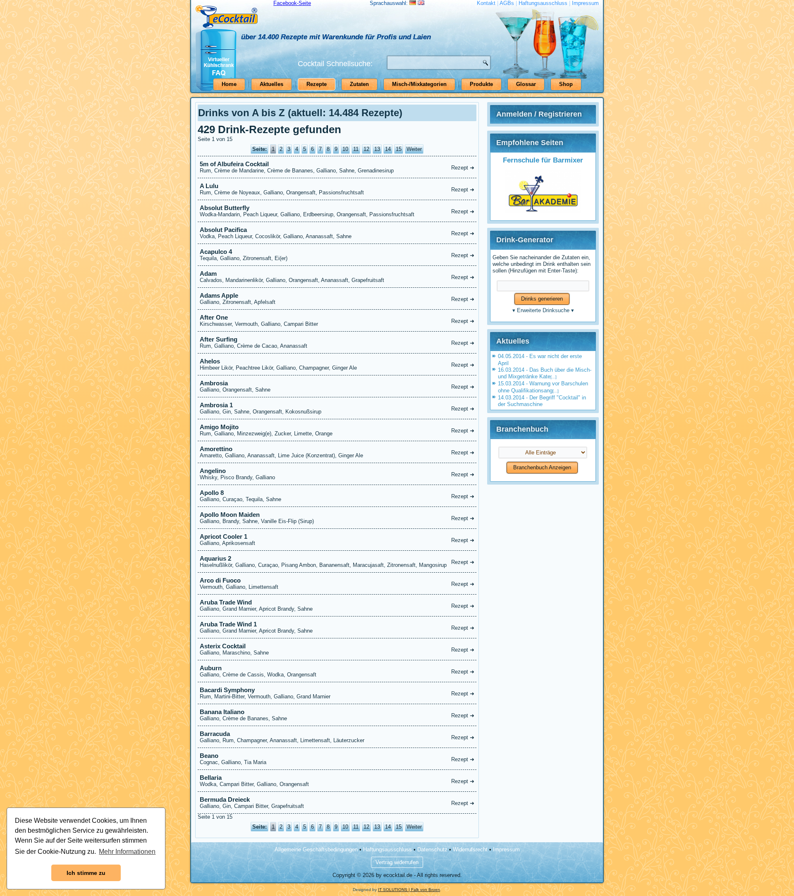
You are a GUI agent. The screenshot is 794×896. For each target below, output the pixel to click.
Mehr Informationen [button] (127, 851)
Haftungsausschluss (543, 3)
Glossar (526, 84)
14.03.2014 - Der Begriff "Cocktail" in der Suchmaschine (542, 400)
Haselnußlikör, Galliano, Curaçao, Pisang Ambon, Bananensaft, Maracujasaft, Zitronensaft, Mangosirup (337, 561)
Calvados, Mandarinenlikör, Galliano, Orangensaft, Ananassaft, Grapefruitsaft (337, 276)
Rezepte (316, 84)
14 (388, 149)
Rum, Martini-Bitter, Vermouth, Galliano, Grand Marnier (337, 693)
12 (366, 149)
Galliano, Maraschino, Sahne (337, 649)
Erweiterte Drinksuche (543, 310)
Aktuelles (271, 84)
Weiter (414, 149)
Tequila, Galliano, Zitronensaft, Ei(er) (337, 254)
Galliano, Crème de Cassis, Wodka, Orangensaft (337, 671)
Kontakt (486, 3)
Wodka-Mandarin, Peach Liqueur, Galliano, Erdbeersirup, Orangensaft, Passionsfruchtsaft (337, 210)
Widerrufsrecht (470, 849)
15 (399, 149)
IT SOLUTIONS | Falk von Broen (409, 889)
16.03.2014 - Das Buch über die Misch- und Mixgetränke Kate (544, 373)
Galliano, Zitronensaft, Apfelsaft (337, 298)
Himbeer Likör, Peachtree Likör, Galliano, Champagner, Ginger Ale (337, 364)
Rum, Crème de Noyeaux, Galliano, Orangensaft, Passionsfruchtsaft (337, 189)
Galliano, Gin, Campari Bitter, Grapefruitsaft (337, 802)
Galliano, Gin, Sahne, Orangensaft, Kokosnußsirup (337, 408)
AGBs (507, 3)
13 (377, 149)
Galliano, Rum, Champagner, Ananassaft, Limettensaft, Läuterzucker (337, 736)
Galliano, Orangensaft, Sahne (337, 386)
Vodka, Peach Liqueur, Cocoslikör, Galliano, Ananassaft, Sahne (337, 232)
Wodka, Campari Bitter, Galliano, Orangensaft (337, 780)
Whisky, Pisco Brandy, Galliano (337, 473)
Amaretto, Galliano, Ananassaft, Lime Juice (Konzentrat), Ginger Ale (337, 452)
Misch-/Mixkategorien (419, 84)
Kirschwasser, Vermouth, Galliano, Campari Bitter (337, 320)
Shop (566, 84)
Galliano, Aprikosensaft (337, 539)
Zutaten (359, 84)
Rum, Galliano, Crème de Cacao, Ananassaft (337, 342)
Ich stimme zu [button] (86, 873)
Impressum (585, 3)
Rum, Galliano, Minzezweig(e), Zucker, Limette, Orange (337, 430)
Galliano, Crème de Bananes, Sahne (337, 715)
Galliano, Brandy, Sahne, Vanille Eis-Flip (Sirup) (337, 517)
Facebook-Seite (292, 3)
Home (229, 84)
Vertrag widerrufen (397, 862)
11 (356, 149)
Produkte (481, 84)
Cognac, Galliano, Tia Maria (337, 758)
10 (345, 149)
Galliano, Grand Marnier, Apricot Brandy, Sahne (337, 605)
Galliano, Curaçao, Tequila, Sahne (337, 495)
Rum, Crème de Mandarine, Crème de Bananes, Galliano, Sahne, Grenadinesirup (337, 167)
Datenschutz (432, 849)
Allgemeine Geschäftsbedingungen (316, 849)
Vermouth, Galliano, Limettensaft (337, 583)
